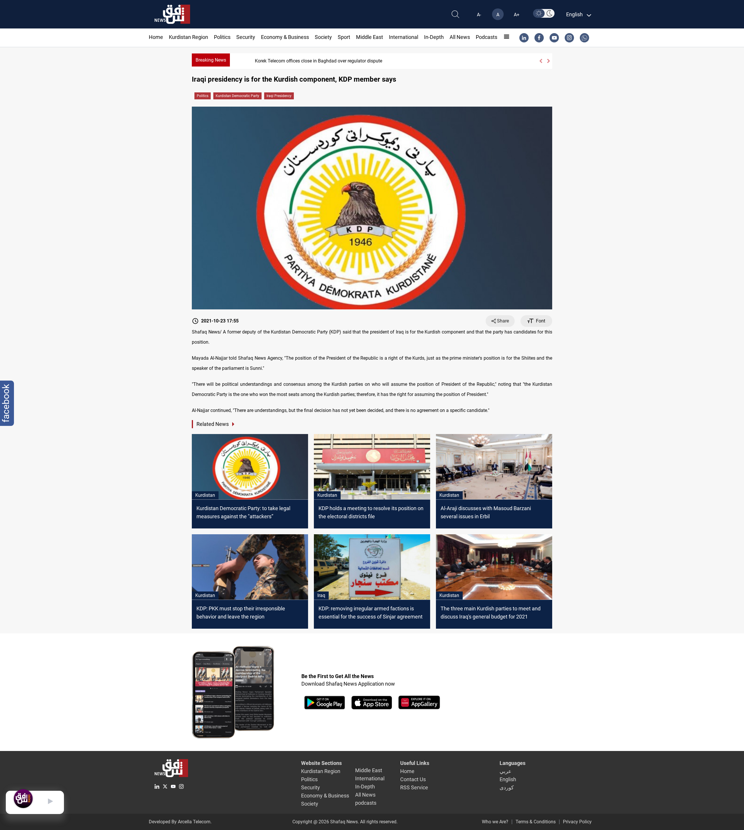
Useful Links (414, 763)
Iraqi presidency (279, 96)
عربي (506, 771)
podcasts (486, 37)
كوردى (507, 787)
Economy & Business (285, 37)
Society (323, 37)
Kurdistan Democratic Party (237, 96)
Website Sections (321, 763)
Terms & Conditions (536, 821)
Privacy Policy (577, 821)
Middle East (369, 37)
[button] (540, 61)
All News (460, 37)
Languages (512, 763)
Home (156, 37)
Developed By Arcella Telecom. (180, 821)
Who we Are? (495, 821)
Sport (344, 37)
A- (479, 14)
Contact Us (413, 779)
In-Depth (434, 37)
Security (245, 37)
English (508, 779)
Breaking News (211, 60)
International (403, 37)
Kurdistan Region (188, 37)
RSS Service (414, 787)
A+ (516, 14)
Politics (222, 37)
